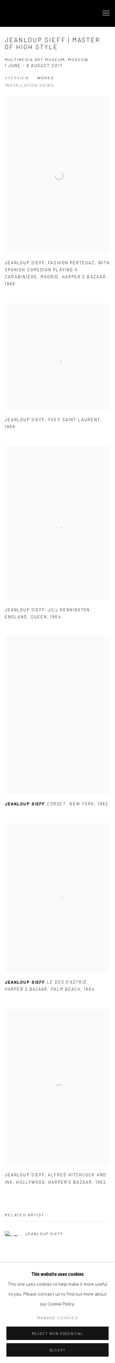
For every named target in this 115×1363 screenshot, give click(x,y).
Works (45, 77)
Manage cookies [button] (57, 1317)
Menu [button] (105, 13)
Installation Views (29, 85)
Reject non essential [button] (57, 1333)
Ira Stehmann (40, 13)
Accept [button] (58, 1350)
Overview (17, 77)
